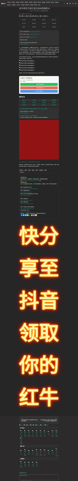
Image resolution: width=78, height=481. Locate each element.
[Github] (73, 3)
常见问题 (31, 4)
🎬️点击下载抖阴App (39, 87)
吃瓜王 (31, 10)
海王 (36, 170)
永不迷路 (22, 4)
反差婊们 (56, 2)
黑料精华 (30, 2)
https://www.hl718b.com (26, 192)
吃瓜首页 (9, 2)
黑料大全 (35, 4)
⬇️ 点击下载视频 (39, 91)
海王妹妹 (41, 170)
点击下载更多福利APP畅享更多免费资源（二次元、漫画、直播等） (34, 108)
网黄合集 (35, 2)
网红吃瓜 (39, 2)
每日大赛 (48, 2)
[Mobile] (64, 3)
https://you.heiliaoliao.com (26, 200)
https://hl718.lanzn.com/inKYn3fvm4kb (29, 188)
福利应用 (27, 4)
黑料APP (18, 4)
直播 (33, 170)
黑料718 (3, 3)
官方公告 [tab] (22, 172)
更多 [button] (39, 4)
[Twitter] (75, 3)
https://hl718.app (33, 37)
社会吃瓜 (52, 2)
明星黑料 (26, 2)
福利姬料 (43, 2)
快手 (29, 170)
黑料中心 (24, 100)
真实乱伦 (9, 4)
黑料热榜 (17, 2)
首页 (20, 13)
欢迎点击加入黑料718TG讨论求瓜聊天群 (28, 115)
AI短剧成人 (14, 4)
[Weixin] (70, 3)
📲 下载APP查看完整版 (39, 84)
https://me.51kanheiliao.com (27, 203)
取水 (45, 170)
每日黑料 (13, 2)
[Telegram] (67, 3)
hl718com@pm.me (24, 44)
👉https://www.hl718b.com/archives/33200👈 (31, 180)
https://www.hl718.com (34, 34)
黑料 (25, 170)
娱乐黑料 (22, 2)
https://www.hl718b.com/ (35, 31)
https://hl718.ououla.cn (26, 211)
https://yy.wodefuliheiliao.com (27, 208)
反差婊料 (54, 102)
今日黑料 (34, 100)
